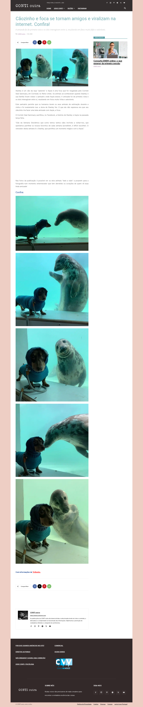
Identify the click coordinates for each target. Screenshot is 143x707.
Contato (110, 704)
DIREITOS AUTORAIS (23, 652)
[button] (124, 8)
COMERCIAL (59, 646)
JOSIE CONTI (58, 8)
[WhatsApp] (49, 42)
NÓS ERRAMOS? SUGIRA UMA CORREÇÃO (30, 658)
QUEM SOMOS (60, 652)
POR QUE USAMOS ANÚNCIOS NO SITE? (30, 646)
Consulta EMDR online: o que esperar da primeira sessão (107, 62)
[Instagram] (110, 2)
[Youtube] (124, 2)
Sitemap (103, 704)
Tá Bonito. (37, 572)
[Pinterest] (113, 2)
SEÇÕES (70, 8)
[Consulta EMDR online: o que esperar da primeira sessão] (110, 42)
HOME (49, 8)
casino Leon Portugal (120, 704)
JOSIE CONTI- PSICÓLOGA (25, 664)
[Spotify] (117, 2)
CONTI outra (21, 34)
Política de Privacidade (84, 704)
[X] (120, 2)
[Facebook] (107, 2)
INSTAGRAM (82, 8)
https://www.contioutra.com (38, 615)
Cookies (95, 704)
